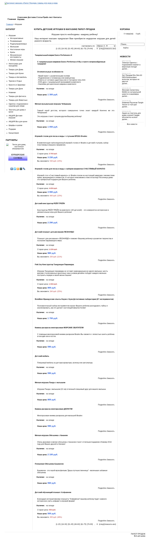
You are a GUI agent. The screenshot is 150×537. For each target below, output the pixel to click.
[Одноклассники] (17, 169)
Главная (12, 19)
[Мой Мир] (21, 169)
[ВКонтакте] (11, 169)
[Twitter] (14, 169)
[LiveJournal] (24, 169)
